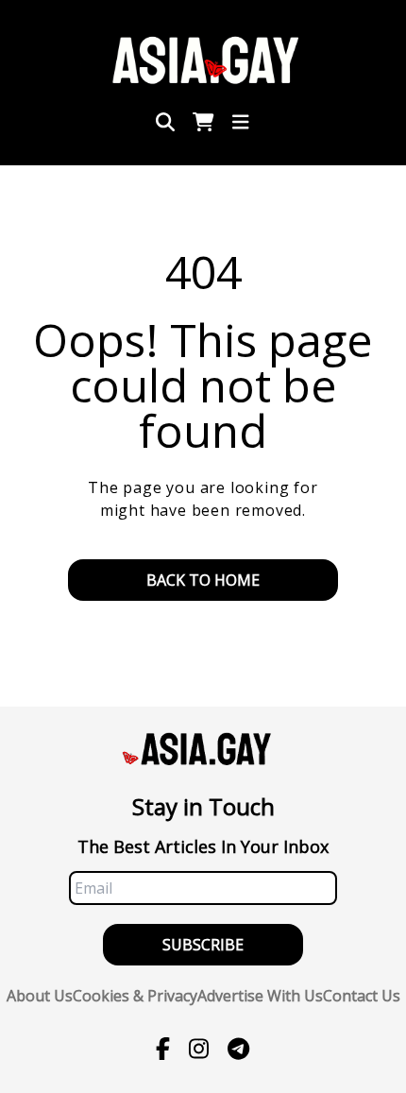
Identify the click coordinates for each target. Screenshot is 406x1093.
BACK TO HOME (203, 580)
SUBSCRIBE (203, 944)
